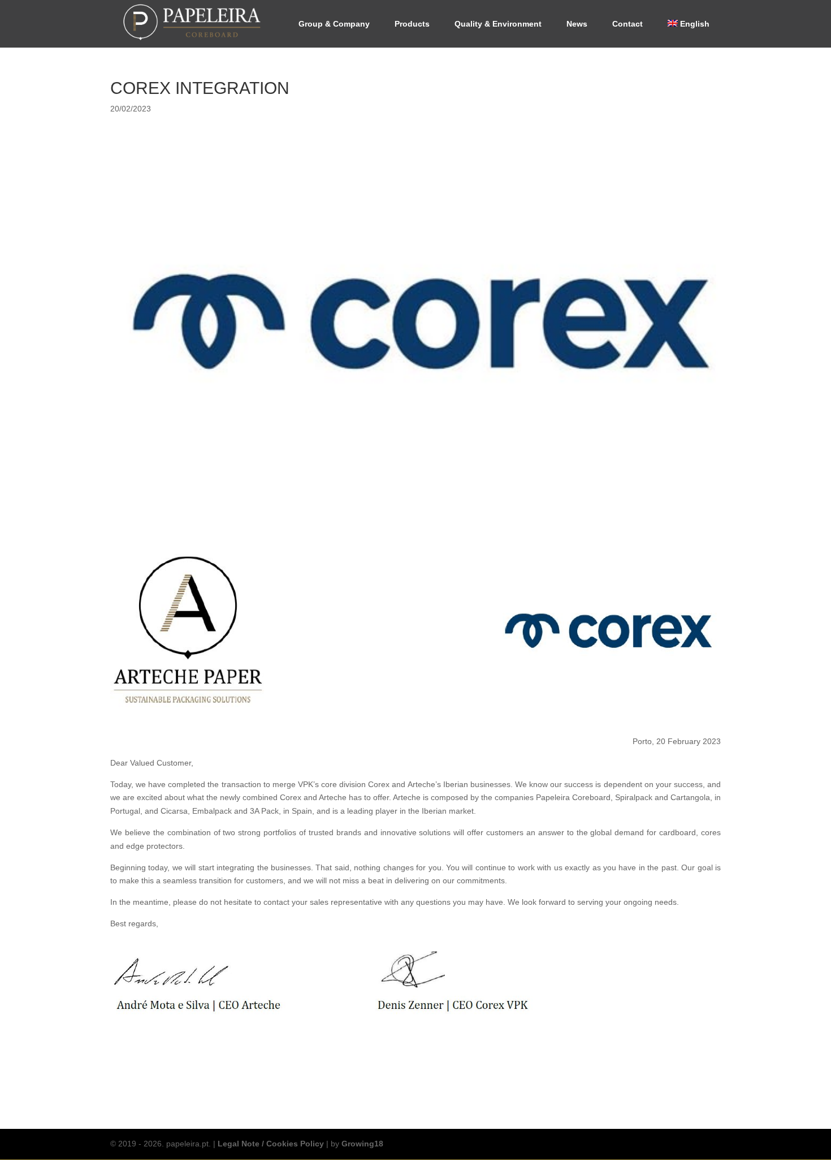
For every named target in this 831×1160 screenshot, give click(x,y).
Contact (627, 23)
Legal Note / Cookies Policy (271, 1143)
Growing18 (362, 1143)
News (576, 23)
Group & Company (334, 23)
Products (412, 23)
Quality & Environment (498, 23)
